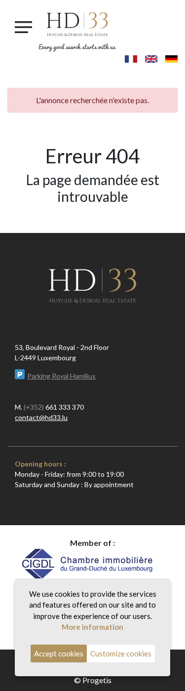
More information (92, 626)
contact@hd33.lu (41, 417)
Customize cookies (120, 653)
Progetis (96, 680)
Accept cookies (58, 653)
